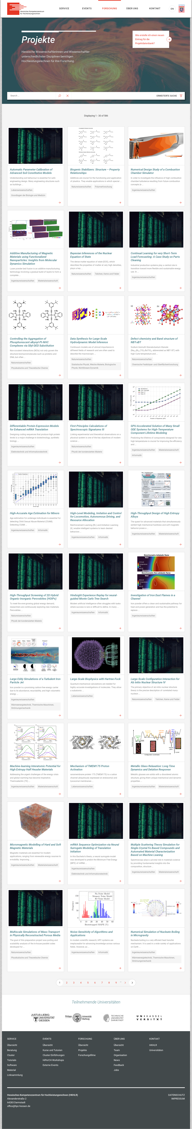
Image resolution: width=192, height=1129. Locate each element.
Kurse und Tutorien (52, 1050)
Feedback (119, 1065)
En (172, 8)
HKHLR (153, 1045)
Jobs (116, 1070)
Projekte (82, 1050)
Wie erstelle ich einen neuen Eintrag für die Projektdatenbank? (149, 39)
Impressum (178, 1098)
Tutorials (11, 1060)
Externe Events (50, 1065)
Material (11, 1070)
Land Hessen (181, 8)
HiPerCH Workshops (53, 1060)
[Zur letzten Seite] (132, 982)
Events (87, 8)
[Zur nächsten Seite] (125, 982)
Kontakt (155, 8)
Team (117, 1050)
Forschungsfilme (87, 1055)
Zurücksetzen (68, 96)
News (117, 1060)
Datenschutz (176, 1095)
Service (64, 8)
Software (12, 1065)
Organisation (120, 1055)
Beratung (12, 1050)
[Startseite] (26, 9)
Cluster (11, 1055)
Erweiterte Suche (167, 96)
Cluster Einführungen (54, 1055)
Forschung (109, 8)
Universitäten (156, 1050)
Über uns (132, 8)
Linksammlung (15, 1075)
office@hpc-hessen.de (18, 1106)
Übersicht (12, 1045)
